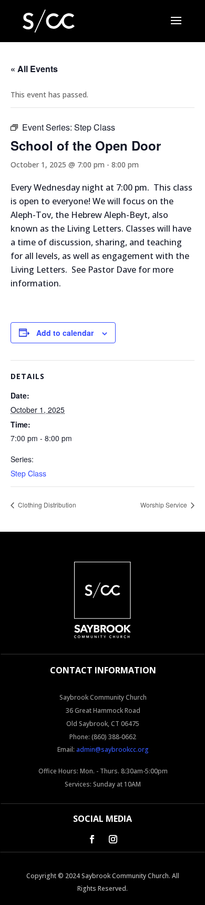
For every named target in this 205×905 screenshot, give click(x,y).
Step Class (28, 473)
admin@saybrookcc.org (112, 749)
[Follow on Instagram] (113, 839)
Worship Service (164, 504)
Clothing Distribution (46, 504)
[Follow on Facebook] (92, 839)
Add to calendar (65, 332)
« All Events (34, 69)
